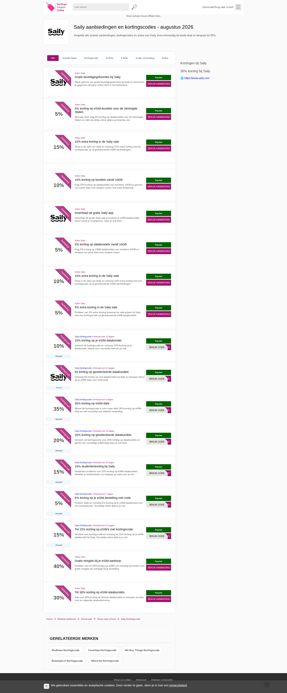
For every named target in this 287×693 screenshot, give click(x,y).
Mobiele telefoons (66, 619)
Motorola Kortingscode (105, 660)
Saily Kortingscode (83, 336)
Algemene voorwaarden (162, 680)
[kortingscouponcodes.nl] (56, 7)
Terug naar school (223, 7)
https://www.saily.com (196, 78)
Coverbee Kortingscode (102, 650)
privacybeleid (178, 685)
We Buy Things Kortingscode (142, 650)
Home (49, 619)
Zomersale (208, 7)
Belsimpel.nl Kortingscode (67, 660)
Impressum (141, 680)
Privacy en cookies (122, 680)
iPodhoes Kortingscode (65, 650)
